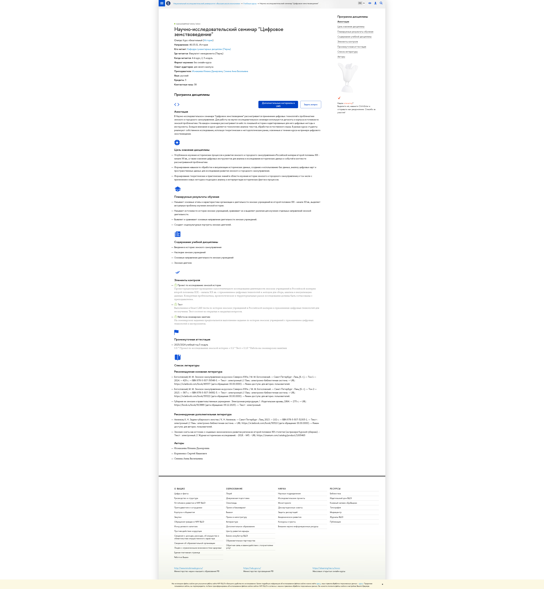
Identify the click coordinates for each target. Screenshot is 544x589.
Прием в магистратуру (236, 517)
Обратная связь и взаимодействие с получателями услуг (249, 546)
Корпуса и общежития (184, 512)
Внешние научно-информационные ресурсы (298, 526)
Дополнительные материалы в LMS (278, 104)
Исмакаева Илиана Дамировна (207, 71)
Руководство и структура (186, 498)
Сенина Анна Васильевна (236, 71)
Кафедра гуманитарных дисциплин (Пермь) (209, 49)
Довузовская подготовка (237, 498)
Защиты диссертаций (288, 512)
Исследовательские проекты (291, 498)
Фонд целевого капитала (185, 526)
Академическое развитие (289, 517)
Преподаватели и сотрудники (188, 507)
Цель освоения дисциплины (351, 26)
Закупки (177, 517)
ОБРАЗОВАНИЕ (234, 488)
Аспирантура (232, 521)
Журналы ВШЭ (336, 517)
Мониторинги (284, 502)
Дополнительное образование (240, 526)
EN (364, 3)
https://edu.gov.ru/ (252, 568)
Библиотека (335, 493)
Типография (335, 507)
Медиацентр (336, 512)
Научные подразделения (289, 493)
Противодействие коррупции (188, 531)
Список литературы (347, 51)
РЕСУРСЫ (335, 488)
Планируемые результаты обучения (355, 31)
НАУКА (282, 488)
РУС (360, 3)
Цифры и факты (181, 493)
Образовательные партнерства (240, 540)
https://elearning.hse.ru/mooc (326, 568)
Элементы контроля (347, 41)
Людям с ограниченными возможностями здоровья (197, 547)
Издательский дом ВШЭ (341, 498)
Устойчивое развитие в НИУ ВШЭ (189, 502)
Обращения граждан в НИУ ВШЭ (189, 521)
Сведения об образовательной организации (194, 543)
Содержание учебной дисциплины (354, 36)
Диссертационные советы (290, 507)
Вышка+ (229, 512)
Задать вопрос (311, 104)
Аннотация (343, 21)
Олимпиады (231, 502)
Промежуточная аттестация (351, 46)
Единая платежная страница (187, 552)
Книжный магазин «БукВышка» (343, 502)
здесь (319, 583)
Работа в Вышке (181, 557)
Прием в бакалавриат (236, 507)
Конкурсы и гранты (287, 521)
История (208, 40)
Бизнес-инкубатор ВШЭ (237, 535)
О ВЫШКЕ (179, 488)
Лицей (229, 493)
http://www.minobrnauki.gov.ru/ (188, 568)
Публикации (335, 521)
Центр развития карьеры (237, 531)
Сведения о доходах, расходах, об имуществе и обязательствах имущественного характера (196, 537)
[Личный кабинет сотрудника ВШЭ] (375, 3)
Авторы (341, 56)
